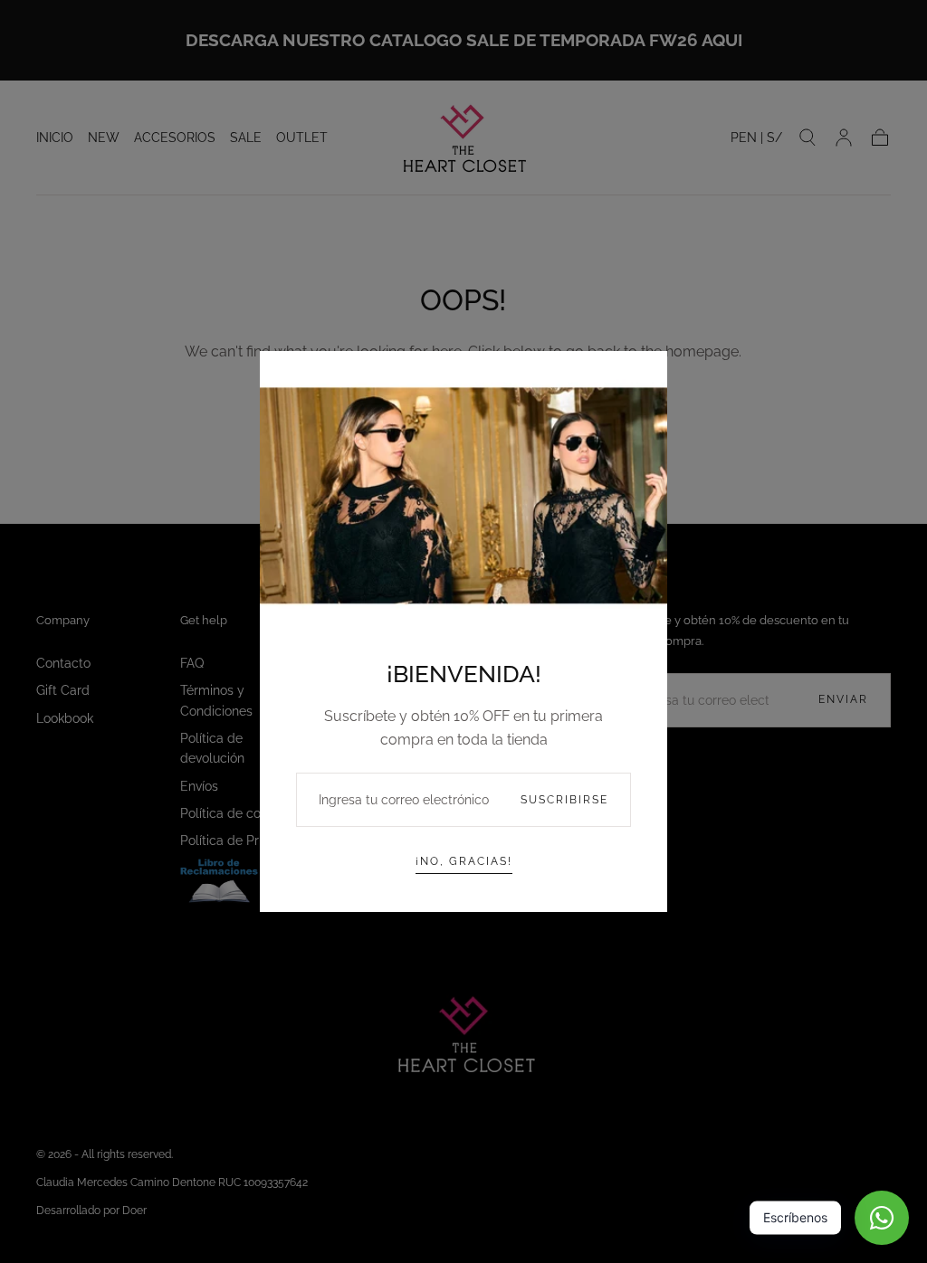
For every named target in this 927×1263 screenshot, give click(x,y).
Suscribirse (564, 799)
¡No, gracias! (464, 861)
